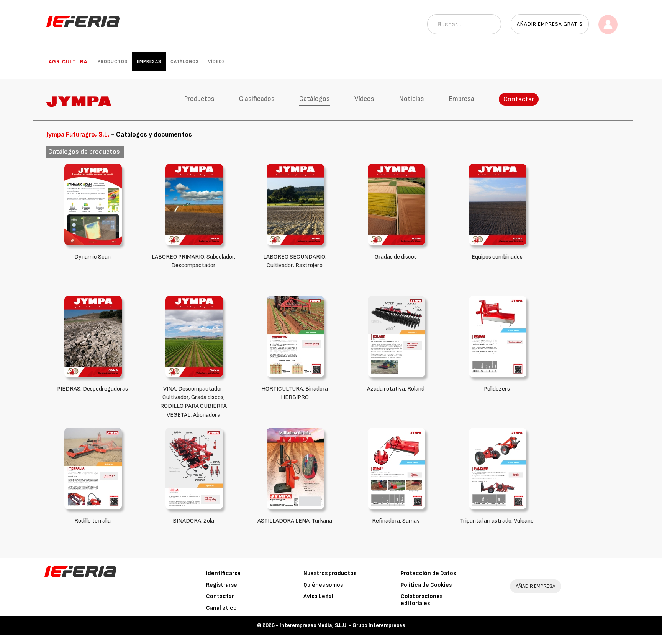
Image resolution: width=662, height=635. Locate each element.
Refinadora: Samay (396, 520)
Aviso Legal (318, 596)
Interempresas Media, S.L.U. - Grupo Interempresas (342, 625)
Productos (113, 61)
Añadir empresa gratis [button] (550, 24)
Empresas (149, 61)
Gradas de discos (396, 257)
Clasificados (257, 99)
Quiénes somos (323, 585)
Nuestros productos (329, 573)
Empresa (461, 99)
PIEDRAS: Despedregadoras (92, 389)
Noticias (411, 99)
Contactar (518, 99)
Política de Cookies (426, 585)
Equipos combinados (497, 257)
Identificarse (223, 573)
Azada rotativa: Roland (395, 389)
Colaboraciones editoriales (421, 600)
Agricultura (68, 61)
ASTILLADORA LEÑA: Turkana (294, 520)
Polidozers (497, 389)
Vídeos (216, 61)
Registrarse (221, 585)
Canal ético (221, 608)
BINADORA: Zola (193, 520)
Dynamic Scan (92, 257)
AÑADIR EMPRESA (535, 586)
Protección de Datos (428, 573)
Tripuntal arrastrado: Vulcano (497, 520)
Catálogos (184, 61)
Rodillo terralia (92, 520)
